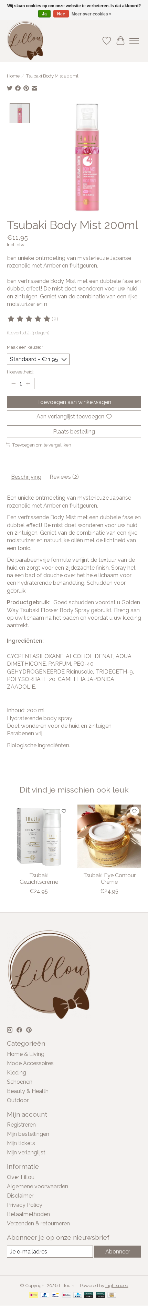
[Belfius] (66, 1295)
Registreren (21, 1124)
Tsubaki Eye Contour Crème (109, 878)
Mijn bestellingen (28, 1134)
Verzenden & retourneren (38, 1223)
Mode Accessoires (30, 1063)
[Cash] (111, 1295)
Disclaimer (20, 1195)
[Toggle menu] (134, 41)
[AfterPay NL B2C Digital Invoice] (100, 1295)
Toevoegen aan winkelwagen (74, 402)
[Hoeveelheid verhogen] (27, 383)
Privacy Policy (24, 1205)
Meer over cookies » (92, 14)
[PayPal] (44, 1295)
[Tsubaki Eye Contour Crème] (109, 836)
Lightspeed (116, 1285)
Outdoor (18, 1100)
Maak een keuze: (25, 347)
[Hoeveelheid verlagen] (13, 383)
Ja (44, 14)
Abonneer (117, 1251)
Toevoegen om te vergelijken (41, 445)
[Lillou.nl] (25, 40)
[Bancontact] (55, 1295)
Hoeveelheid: (20, 371)
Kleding (16, 1072)
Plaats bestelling (74, 431)
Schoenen (19, 1082)
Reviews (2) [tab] (64, 477)
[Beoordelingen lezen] (29, 319)
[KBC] (77, 1295)
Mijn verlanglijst (26, 1152)
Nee (61, 14)
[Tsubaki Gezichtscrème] (39, 836)
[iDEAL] (33, 1295)
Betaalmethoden (28, 1214)
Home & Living (25, 1054)
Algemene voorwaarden (37, 1186)
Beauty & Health (28, 1091)
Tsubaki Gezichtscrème (39, 878)
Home (13, 76)
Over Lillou (20, 1177)
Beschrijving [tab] (26, 477)
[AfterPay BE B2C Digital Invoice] (88, 1295)
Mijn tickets (21, 1143)
